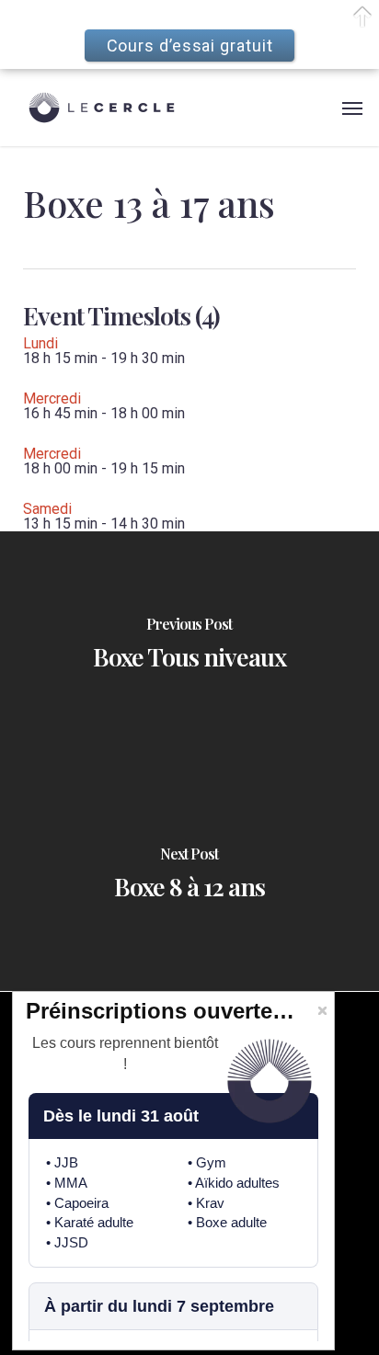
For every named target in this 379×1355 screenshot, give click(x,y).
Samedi (47, 509)
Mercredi (52, 398)
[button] (352, 107)
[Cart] (324, 107)
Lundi (40, 343)
